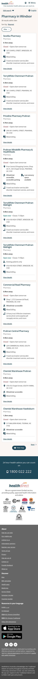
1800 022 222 (20, 471)
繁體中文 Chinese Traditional (11, 618)
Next (32, 445)
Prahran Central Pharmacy (16, 330)
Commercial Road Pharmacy (16, 284)
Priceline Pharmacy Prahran (16, 115)
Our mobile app (7, 536)
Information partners (8, 543)
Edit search (7, 10)
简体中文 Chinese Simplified (11, 614)
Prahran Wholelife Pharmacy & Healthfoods (18, 150)
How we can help (7, 533)
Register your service (8, 547)
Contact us (5, 562)
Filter (7, 29)
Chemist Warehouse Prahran (17, 370)
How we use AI (6, 558)
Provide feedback (7, 565)
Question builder (7, 599)
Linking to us (6, 540)
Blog (3, 577)
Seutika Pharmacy (12, 35)
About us (4, 569)
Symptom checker (7, 595)
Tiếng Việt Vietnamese (9, 622)
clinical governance (13, 653)
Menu (33, 3)
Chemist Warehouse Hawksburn (18, 408)
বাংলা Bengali (5, 611)
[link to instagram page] (11, 644)
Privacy (4, 554)
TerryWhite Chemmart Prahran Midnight (18, 203)
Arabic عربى (5, 607)
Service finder (6, 592)
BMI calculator (6, 581)
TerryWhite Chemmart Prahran (18, 75)
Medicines (5, 588)
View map (21, 448)
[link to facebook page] (6, 644)
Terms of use (6, 551)
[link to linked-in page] (15, 644)
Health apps (5, 584)
